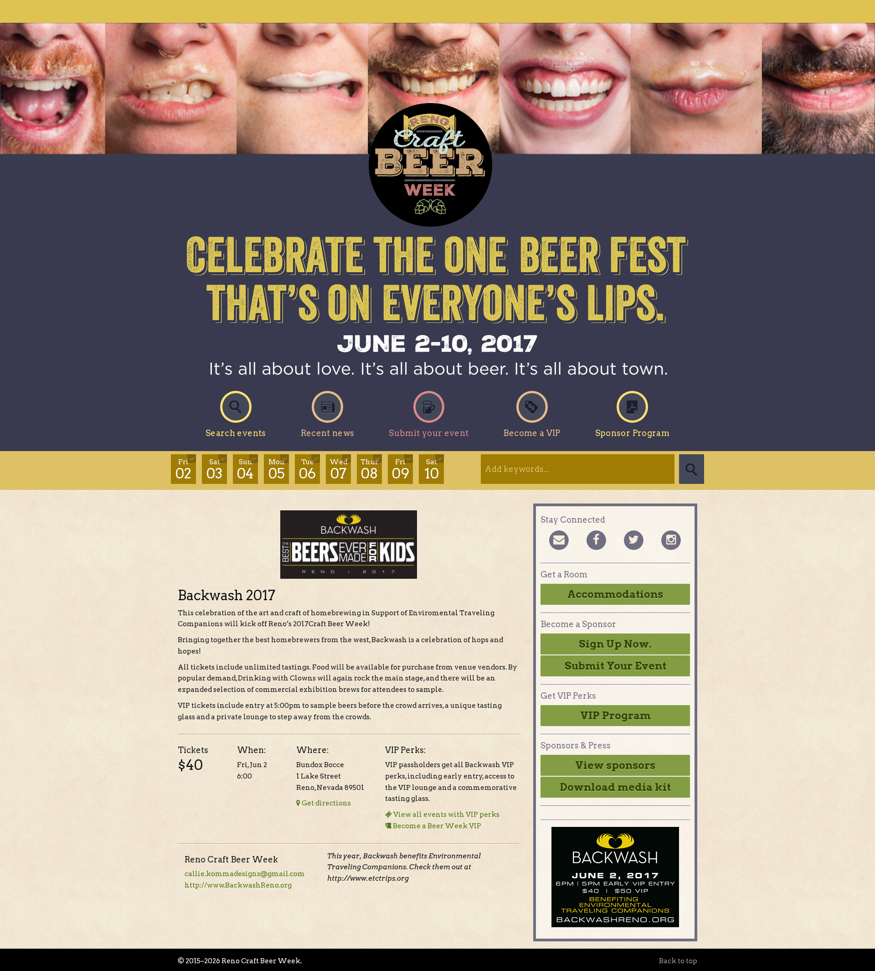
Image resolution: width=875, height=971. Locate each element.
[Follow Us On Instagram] (670, 539)
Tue (307, 470)
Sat (214, 470)
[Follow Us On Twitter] (633, 539)
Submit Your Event (615, 665)
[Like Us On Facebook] (596, 539)
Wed (338, 470)
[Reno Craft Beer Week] (437, 165)
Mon (276, 470)
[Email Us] (558, 539)
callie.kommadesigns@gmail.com (245, 874)
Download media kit (615, 787)
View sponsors (615, 765)
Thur (369, 470)
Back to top (678, 961)
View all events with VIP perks (445, 814)
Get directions (325, 803)
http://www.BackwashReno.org (238, 885)
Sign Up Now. (615, 644)
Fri (183, 470)
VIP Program (615, 715)
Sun (245, 470)
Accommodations (615, 594)
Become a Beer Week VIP (436, 826)
